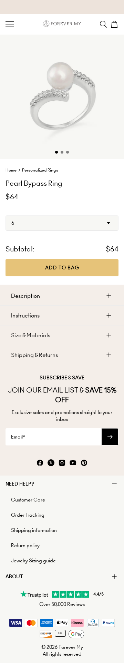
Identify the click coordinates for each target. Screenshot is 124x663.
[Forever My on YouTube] (73, 463)
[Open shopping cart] (114, 24)
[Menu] (10, 24)
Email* (18, 437)
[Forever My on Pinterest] (84, 463)
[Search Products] (103, 24)
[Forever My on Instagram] (62, 463)
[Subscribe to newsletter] (109, 436)
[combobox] (62, 223)
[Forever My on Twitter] (51, 463)
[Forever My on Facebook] (40, 463)
